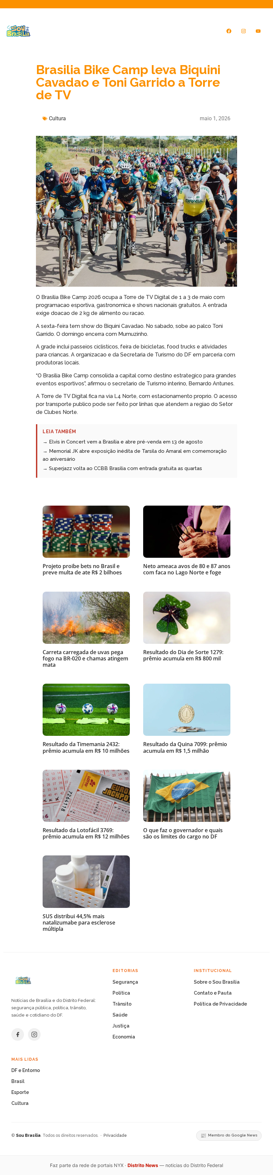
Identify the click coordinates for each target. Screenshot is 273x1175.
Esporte (20, 1092)
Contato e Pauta (213, 993)
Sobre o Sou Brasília (217, 982)
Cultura (57, 118)
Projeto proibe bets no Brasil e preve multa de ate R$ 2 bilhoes (82, 569)
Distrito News (143, 1165)
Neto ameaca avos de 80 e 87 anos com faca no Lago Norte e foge (186, 569)
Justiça (121, 1025)
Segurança (125, 982)
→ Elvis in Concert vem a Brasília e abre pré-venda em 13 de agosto (123, 442)
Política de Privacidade (220, 1004)
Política (121, 993)
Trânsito (122, 1004)
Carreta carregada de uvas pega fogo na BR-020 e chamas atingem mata (85, 658)
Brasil (17, 1081)
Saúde (120, 1015)
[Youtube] (258, 31)
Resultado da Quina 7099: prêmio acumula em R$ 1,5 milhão (185, 747)
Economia (124, 1036)
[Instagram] (244, 31)
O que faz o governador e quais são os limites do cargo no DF (183, 833)
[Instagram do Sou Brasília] (34, 1034)
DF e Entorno (25, 1070)
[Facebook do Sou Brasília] (17, 1034)
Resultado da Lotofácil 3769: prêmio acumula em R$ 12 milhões (86, 833)
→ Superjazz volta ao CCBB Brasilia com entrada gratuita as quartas (122, 468)
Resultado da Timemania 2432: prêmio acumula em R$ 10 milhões (86, 747)
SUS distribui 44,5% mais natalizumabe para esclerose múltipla (79, 922)
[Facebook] (229, 31)
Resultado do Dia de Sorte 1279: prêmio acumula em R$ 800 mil (183, 655)
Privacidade (115, 1135)
